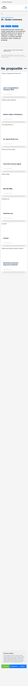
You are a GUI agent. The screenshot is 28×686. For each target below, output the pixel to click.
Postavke (22, 666)
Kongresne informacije (7, 2)
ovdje (21, 661)
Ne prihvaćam (14, 666)
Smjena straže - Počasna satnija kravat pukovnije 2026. (13, 51)
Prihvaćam (5, 666)
